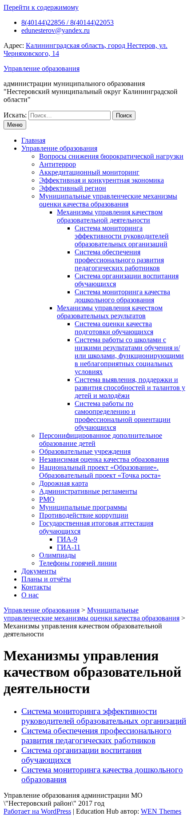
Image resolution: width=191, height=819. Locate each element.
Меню (15, 124)
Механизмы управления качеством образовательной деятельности (110, 216)
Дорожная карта (63, 483)
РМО (47, 499)
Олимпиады (57, 555)
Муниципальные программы (83, 507)
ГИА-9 (67, 539)
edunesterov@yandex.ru (55, 30)
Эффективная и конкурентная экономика (101, 180)
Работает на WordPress (37, 811)
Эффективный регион (72, 188)
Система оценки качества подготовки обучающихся (114, 327)
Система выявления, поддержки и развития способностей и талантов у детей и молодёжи (130, 387)
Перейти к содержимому (41, 7)
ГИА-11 (68, 547)
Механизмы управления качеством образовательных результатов (110, 312)
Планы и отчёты (46, 579)
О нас (30, 595)
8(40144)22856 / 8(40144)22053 (67, 22)
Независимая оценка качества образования (104, 459)
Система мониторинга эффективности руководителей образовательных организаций (122, 236)
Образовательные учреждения (85, 451)
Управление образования (42, 68)
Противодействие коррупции (83, 515)
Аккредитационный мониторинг (89, 172)
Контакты (36, 587)
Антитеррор (57, 164)
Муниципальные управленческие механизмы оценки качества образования (108, 200)
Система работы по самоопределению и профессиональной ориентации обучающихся (123, 415)
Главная (33, 140)
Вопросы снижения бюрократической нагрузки (111, 156)
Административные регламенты (88, 491)
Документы (38, 571)
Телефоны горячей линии (78, 563)
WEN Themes (161, 811)
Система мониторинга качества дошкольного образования (122, 296)
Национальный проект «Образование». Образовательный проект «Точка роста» (100, 471)
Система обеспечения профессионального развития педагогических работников (119, 260)
